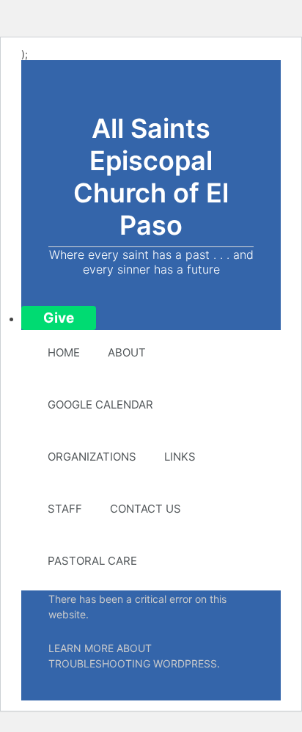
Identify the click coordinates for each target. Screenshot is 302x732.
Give (58, 318)
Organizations (92, 457)
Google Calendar (100, 404)
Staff (65, 509)
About (127, 352)
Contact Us (145, 509)
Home (64, 352)
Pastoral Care (92, 561)
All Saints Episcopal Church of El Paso (151, 176)
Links (180, 457)
